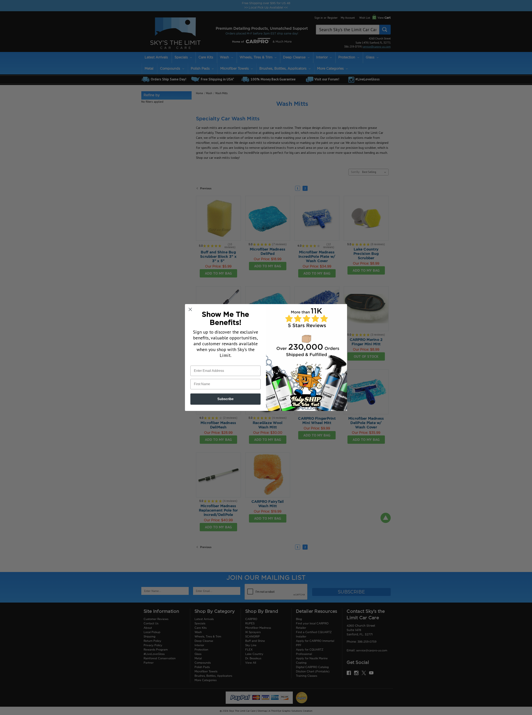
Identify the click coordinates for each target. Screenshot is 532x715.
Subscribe (225, 399)
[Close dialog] (190, 309)
